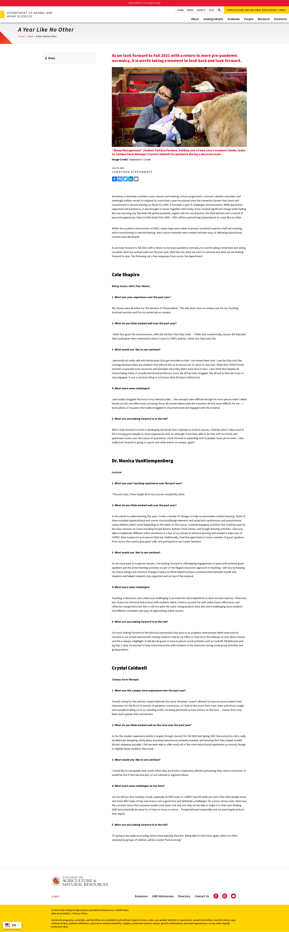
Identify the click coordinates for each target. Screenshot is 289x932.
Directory (184, 896)
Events (201, 10)
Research (264, 19)
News (190, 10)
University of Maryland (144, 3)
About (195, 19)
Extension (280, 19)
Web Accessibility (60, 913)
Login (55, 896)
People (248, 19)
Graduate (234, 19)
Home (180, 10)
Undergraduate (213, 19)
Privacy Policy (80, 913)
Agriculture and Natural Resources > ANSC (256, 9)
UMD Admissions (163, 896)
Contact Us (202, 896)
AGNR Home (122, 910)
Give (211, 10)
